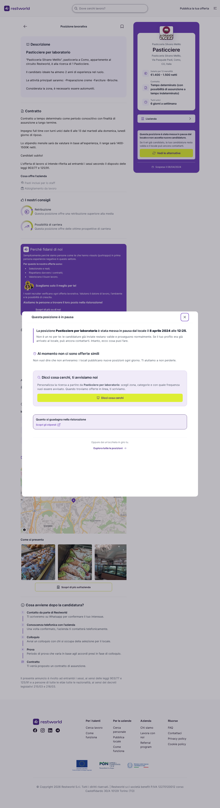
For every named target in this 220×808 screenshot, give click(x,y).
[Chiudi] (184, 317)
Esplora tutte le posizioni (108, 448)
